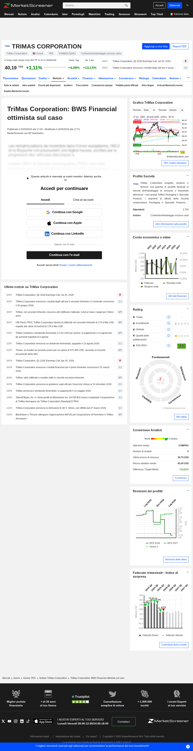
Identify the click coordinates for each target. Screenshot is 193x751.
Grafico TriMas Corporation (153, 102)
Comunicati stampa (102, 85)
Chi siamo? (91, 736)
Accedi (159, 5)
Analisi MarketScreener (16, 91)
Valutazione (106, 78)
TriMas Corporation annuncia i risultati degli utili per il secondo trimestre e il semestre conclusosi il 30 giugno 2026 (144, 68)
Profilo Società (144, 176)
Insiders (68, 85)
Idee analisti (28, 85)
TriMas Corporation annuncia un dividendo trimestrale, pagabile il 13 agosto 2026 (57, 343)
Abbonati (174, 5)
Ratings (144, 78)
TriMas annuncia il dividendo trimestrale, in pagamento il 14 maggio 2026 (53, 391)
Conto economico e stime (152, 237)
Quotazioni (28, 78)
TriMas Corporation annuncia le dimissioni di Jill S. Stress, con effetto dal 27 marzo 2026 (61, 408)
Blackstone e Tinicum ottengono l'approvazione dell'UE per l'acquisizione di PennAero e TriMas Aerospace (64, 416)
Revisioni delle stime (176, 559)
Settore (174, 78)
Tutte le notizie (11, 85)
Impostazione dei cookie (68, 736)
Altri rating (181, 417)
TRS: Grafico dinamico (175, 163)
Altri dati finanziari (177, 296)
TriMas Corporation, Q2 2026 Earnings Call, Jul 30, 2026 (142, 61)
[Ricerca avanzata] (126, 5)
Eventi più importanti (49, 85)
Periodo (137, 110)
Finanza (88, 78)
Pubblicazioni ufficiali (127, 85)
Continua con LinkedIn (67, 233)
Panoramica (10, 78)
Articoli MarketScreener (170, 85)
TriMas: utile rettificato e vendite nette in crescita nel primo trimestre (50, 377)
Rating (138, 309)
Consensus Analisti (147, 430)
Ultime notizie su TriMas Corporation (31, 287)
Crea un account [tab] (83, 199)
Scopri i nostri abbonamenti (75, 264)
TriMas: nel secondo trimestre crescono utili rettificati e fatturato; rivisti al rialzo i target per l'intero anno (65, 314)
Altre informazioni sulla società (171, 224)
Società (72, 78)
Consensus (126, 78)
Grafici (43, 78)
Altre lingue (148, 85)
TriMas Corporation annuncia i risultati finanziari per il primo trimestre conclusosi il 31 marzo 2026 (63, 369)
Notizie (57, 78)
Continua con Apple (67, 222)
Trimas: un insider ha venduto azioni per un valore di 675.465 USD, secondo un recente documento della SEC (60, 352)
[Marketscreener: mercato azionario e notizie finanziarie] (28, 5)
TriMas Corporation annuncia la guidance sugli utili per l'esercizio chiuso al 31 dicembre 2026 (64, 384)
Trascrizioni (82, 85)
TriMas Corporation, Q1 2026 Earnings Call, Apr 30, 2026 (45, 360)
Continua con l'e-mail (64, 254)
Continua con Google (67, 212)
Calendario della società (174, 644)
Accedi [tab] (45, 199)
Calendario (159, 78)
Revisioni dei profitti (147, 491)
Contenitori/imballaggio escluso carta (170, 215)
